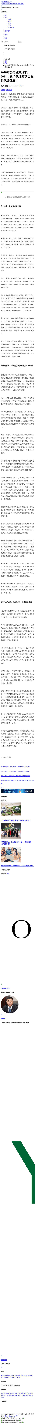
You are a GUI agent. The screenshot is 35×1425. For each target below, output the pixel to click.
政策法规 (11, 27)
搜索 (20, 42)
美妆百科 (7, 31)
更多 (8, 873)
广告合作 (17, 1375)
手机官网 (20, 4)
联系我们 (10, 1375)
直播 (9, 23)
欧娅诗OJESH (5, 988)
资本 (9, 25)
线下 (9, 21)
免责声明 (24, 1375)
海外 (5, 38)
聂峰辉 (3, 1018)
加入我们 (4, 1377)
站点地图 (10, 1377)
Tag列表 (29, 1375)
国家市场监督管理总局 (22, 1393)
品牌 (9, 19)
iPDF (6, 34)
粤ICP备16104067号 (11, 1416)
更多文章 (17, 1377)
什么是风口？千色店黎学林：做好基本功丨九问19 (15, 771)
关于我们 (4, 1375)
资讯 (5, 17)
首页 (5, 15)
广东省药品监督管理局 (13, 1395)
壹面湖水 (4, 1360)
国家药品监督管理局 (7, 1393)
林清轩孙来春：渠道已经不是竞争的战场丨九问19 (15, 766)
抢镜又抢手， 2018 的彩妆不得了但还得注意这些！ (15, 776)
